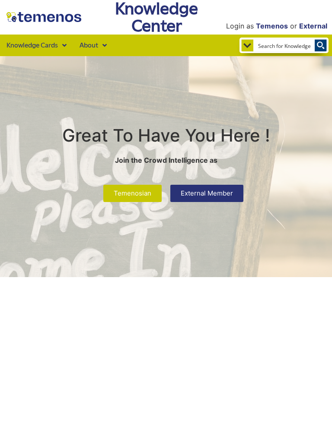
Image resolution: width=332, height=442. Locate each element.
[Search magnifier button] (321, 45)
